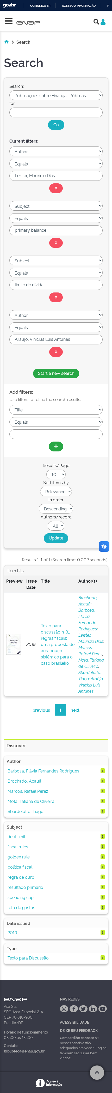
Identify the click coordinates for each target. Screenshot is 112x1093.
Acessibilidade (74, 1021)
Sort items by (56, 482)
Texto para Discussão (28, 958)
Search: (16, 86)
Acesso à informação (79, 6)
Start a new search (56, 373)
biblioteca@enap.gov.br (24, 1050)
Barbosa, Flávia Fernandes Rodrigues (43, 771)
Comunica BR (40, 6)
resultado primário (25, 887)
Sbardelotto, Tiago (25, 811)
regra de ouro (21, 877)
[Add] (56, 446)
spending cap (21, 897)
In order (56, 499)
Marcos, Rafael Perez (28, 791)
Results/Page (56, 465)
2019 (12, 932)
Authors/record (56, 516)
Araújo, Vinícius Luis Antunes (90, 685)
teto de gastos (21, 907)
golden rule (19, 856)
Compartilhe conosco (77, 1037)
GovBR (9, 5)
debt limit (16, 836)
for (12, 103)
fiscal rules (18, 846)
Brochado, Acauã (24, 781)
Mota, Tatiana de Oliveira (31, 801)
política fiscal (20, 867)
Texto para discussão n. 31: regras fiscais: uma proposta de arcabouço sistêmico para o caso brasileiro (57, 644)
